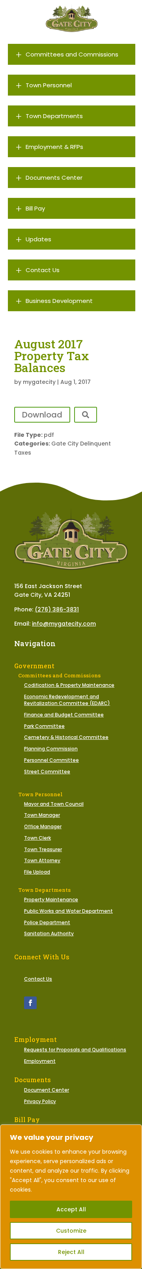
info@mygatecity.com (64, 624)
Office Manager (43, 826)
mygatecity (39, 382)
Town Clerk (37, 838)
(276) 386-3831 (57, 609)
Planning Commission (51, 748)
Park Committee (44, 726)
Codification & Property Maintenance (69, 685)
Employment (40, 1061)
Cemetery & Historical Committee (66, 737)
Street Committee (47, 771)
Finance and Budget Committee (64, 714)
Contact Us (38, 979)
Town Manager (42, 815)
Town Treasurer (43, 849)
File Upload (37, 872)
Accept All (71, 1209)
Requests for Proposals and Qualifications (75, 1049)
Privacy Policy (40, 1101)
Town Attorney (42, 860)
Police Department (47, 922)
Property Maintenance (51, 899)
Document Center (46, 1090)
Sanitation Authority (49, 933)
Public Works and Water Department (68, 911)
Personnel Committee (51, 760)
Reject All (71, 1252)
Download (42, 414)
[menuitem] (71, 54)
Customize (71, 1231)
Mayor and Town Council (54, 804)
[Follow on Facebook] (30, 1002)
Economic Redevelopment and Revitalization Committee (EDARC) (67, 700)
